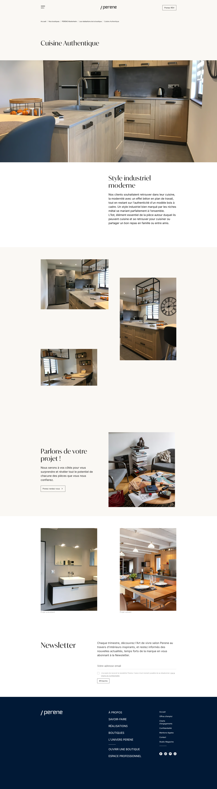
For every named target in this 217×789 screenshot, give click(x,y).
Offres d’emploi (165, 716)
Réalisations (118, 726)
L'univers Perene (120, 739)
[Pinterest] (170, 753)
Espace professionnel (124, 756)
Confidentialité (165, 728)
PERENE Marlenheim (69, 21)
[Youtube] (175, 753)
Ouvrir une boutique (124, 749)
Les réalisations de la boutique (90, 21)
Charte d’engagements (165, 722)
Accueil (43, 21)
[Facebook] (160, 753)
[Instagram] (165, 753)
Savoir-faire (117, 719)
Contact (162, 737)
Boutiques (116, 732)
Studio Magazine (166, 742)
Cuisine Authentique (111, 21)
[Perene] (108, 8)
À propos (115, 712)
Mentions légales (166, 733)
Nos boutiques (54, 21)
